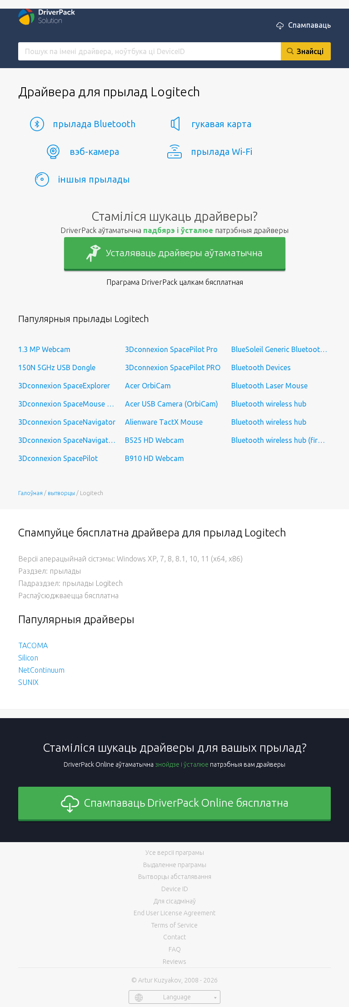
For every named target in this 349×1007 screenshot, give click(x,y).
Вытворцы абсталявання (174, 876)
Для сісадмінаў (175, 901)
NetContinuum (41, 670)
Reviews (174, 961)
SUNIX (28, 682)
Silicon (28, 658)
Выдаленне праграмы (174, 864)
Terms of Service (174, 925)
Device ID (174, 889)
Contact (174, 937)
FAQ (175, 949)
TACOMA (33, 645)
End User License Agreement (174, 913)
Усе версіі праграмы (174, 852)
